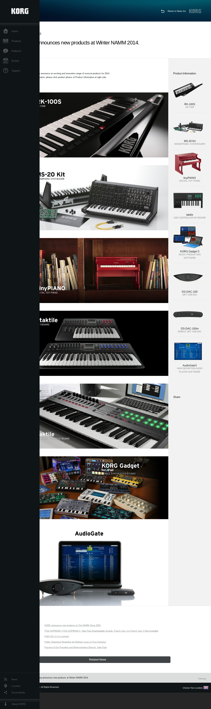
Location (16, 686)
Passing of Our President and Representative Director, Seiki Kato (76, 647)
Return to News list (177, 11)
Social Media (18, 692)
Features (16, 51)
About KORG (19, 704)
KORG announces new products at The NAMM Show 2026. (73, 625)
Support (16, 70)
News (14, 679)
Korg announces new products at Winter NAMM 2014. (63, 677)
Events (15, 60)
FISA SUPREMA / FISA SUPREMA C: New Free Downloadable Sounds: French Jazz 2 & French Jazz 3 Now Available (101, 631)
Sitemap (202, 678)
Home (15, 31)
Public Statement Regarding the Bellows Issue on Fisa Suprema (75, 642)
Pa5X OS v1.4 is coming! (57, 636)
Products (16, 41)
